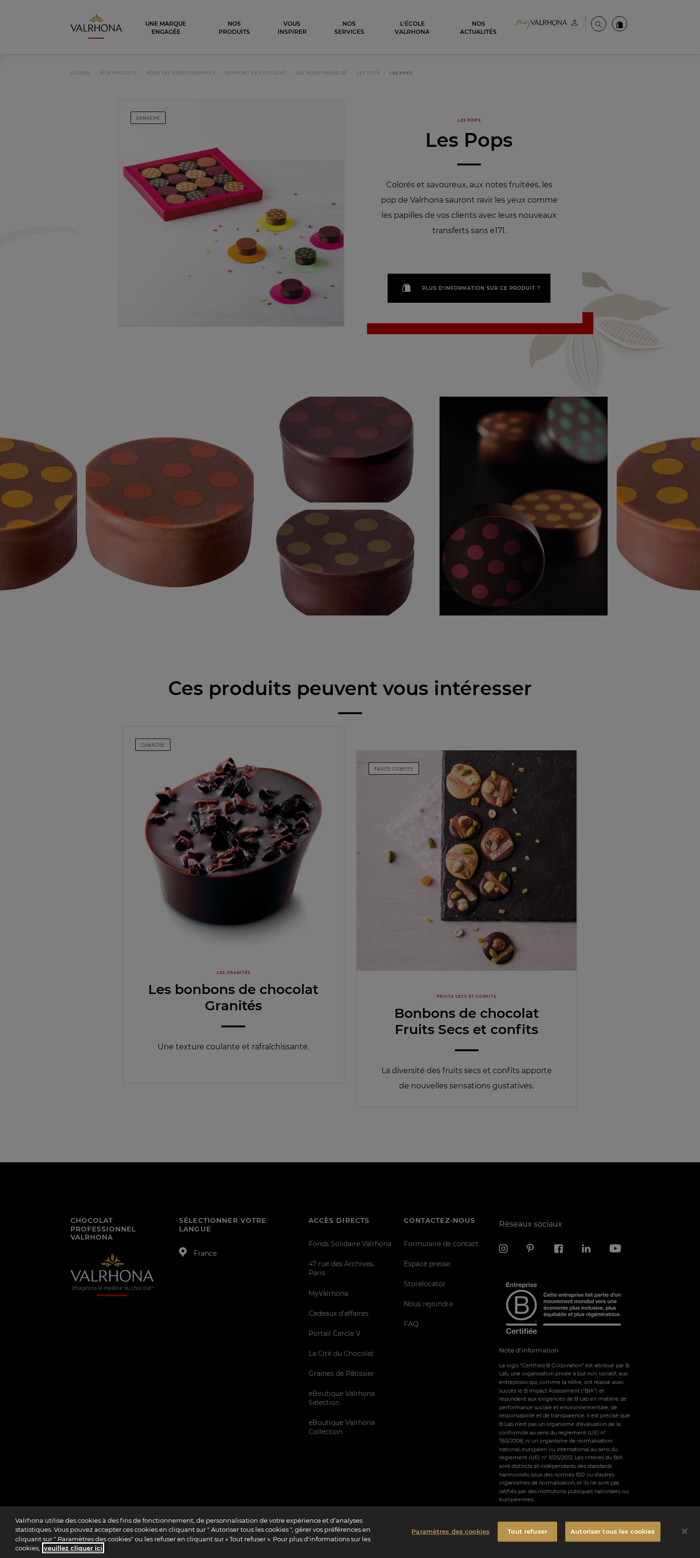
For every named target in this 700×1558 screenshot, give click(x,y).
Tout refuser (527, 1531)
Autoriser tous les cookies (612, 1531)
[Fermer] (684, 1531)
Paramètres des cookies (450, 1531)
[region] (350, 1532)
